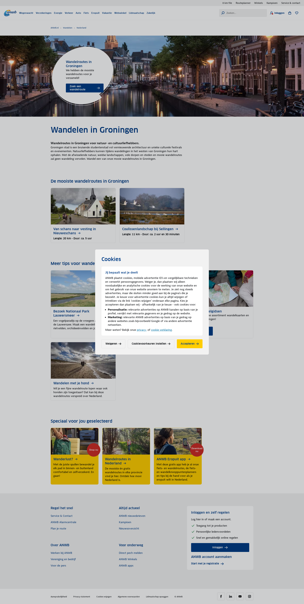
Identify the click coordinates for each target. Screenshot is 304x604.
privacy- (142, 330)
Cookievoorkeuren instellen (149, 343)
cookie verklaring (161, 330)
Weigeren (111, 343)
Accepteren (188, 343)
